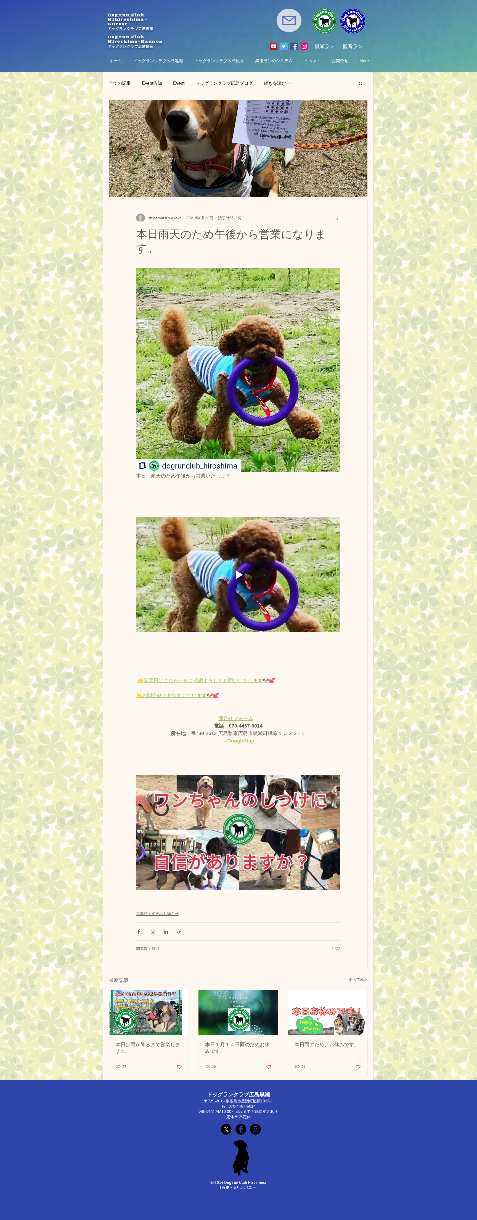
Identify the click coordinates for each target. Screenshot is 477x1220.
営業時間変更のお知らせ (157, 913)
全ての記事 (120, 83)
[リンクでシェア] (179, 931)
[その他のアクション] (337, 218)
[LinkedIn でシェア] (165, 931)
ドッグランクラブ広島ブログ (224, 83)
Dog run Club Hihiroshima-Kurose (127, 19)
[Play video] (238, 574)
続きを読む (275, 83)
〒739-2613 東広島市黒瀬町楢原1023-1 (238, 1101)
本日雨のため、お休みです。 (327, 1044)
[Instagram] (304, 46)
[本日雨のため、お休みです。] (327, 1012)
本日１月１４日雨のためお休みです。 (237, 1048)
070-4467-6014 (242, 1106)
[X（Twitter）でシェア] (152, 931)
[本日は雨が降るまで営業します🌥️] (149, 1012)
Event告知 (152, 83)
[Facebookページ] (240, 1129)
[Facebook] (294, 46)
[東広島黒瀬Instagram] (255, 1129)
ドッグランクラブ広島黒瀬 (131, 28)
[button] (360, 83)
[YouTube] (273, 46)
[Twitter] (284, 46)
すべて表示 (358, 979)
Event (178, 83)
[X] (226, 1129)
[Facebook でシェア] (138, 931)
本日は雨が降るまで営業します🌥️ (148, 1048)
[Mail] (289, 20)
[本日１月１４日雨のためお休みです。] (238, 1012)
